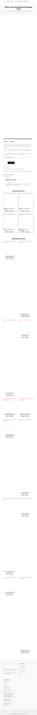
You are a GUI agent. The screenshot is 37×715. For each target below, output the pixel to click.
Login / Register (22, 665)
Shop (20, 675)
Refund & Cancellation (8, 691)
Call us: (5, 1)
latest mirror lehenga (9, 171)
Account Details (22, 667)
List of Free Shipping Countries (9, 701)
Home (5, 11)
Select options (17, 211)
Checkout (21, 673)
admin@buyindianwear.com (10, 696)
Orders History (22, 671)
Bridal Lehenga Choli (11, 169)
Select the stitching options (9, 157)
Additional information (9, 174)
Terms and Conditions (8, 689)
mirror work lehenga (27, 171)
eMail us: (15, 1)
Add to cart (11, 162)
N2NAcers (16, 713)
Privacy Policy (6, 685)
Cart (20, 669)
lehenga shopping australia (18, 171)
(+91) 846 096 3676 (8, 695)
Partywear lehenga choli (17, 11)
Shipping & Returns (7, 687)
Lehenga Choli (9, 11)
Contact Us (6, 683)
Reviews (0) (6, 176)
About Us (5, 682)
